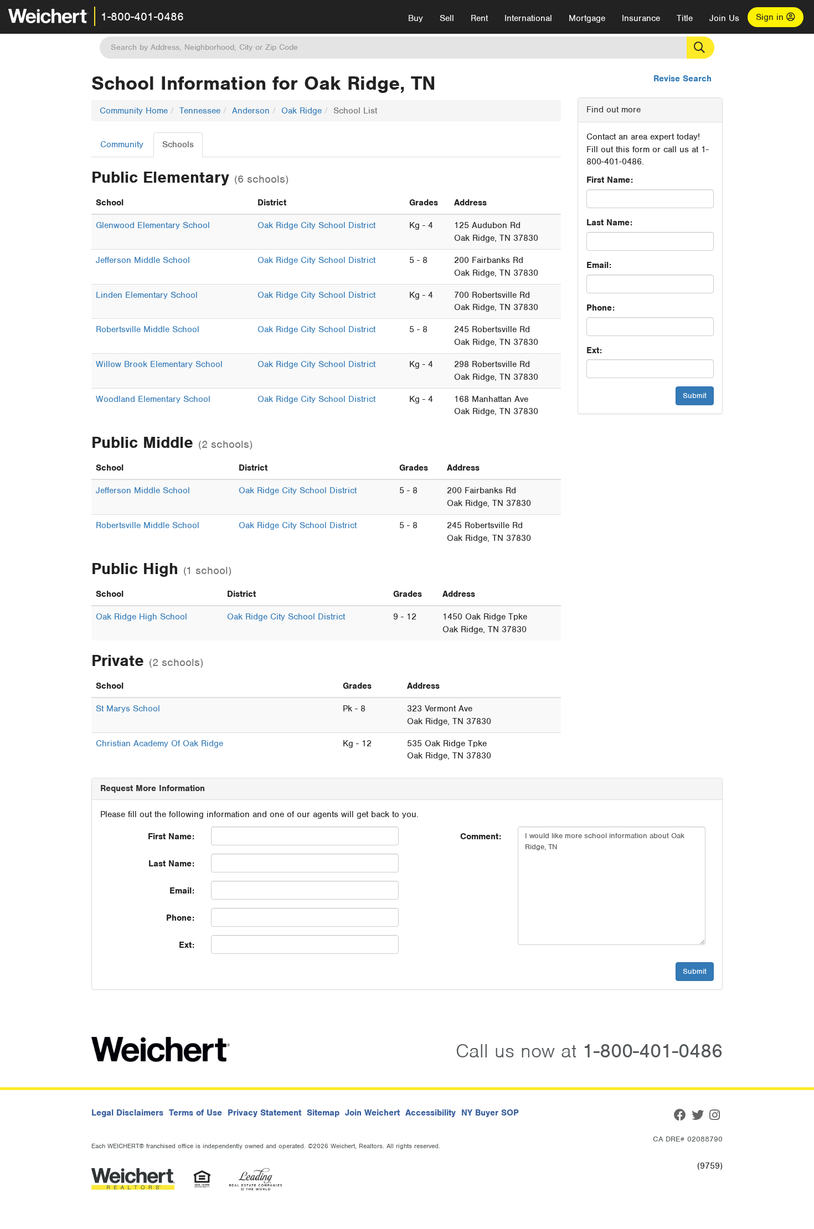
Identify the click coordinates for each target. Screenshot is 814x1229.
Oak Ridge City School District (316, 225)
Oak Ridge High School (141, 616)
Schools (178, 144)
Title (685, 18)
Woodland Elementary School (153, 399)
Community (121, 144)
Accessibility (430, 1112)
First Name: (609, 179)
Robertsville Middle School (147, 329)
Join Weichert (372, 1112)
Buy (415, 18)
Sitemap (323, 1112)
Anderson (251, 110)
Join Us (724, 18)
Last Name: (609, 222)
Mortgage (587, 18)
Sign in (771, 17)
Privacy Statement (264, 1112)
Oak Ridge (301, 110)
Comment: (480, 836)
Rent (479, 18)
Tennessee (199, 110)
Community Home (134, 110)
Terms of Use (195, 1112)
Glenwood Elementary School (153, 225)
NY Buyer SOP (490, 1112)
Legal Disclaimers (127, 1112)
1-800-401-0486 (142, 16)
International (528, 18)
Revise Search (682, 78)
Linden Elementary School (147, 295)
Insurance (641, 18)
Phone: (600, 307)
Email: (598, 265)
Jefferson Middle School (143, 260)
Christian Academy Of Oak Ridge (159, 743)
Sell (447, 18)
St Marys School (128, 708)
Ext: (594, 350)
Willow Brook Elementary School (159, 364)
